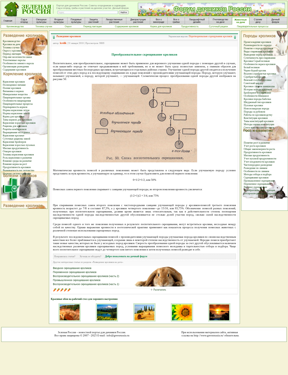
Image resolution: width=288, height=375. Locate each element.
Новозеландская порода (256, 108)
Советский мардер (253, 83)
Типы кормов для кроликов (17, 119)
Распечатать (159, 289)
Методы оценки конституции (259, 124)
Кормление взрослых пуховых (19, 145)
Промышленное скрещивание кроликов (76, 280)
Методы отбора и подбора (257, 174)
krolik (63, 43)
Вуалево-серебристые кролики (260, 73)
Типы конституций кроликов (259, 121)
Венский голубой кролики (257, 80)
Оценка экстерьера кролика (258, 130)
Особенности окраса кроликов (260, 64)
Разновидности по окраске (258, 45)
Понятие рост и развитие (257, 142)
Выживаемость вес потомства (18, 170)
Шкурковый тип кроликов (257, 102)
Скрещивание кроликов (256, 177)
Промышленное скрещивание (259, 180)
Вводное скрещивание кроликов (72, 268)
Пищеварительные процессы (18, 103)
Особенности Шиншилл (256, 95)
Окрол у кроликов (12, 50)
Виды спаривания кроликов (258, 51)
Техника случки (11, 47)
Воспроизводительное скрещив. (260, 193)
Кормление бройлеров (14, 141)
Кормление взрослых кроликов (19, 122)
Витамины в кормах (13, 91)
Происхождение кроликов (257, 42)
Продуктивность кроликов (17, 167)
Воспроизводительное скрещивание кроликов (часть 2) (86, 276)
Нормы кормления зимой (16, 113)
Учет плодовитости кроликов (259, 161)
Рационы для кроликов (15, 126)
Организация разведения (16, 66)
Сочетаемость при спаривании (259, 57)
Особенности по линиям (256, 171)
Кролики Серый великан (257, 61)
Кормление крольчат (13, 135)
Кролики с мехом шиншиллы (259, 86)
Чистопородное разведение (258, 164)
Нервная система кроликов (17, 173)
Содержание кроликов (14, 69)
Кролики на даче (11, 44)
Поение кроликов (12, 88)
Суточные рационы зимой (16, 138)
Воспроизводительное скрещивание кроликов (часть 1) (86, 284)
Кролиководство (11, 41)
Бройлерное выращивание (257, 92)
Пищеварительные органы (16, 97)
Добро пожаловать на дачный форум (126, 256)
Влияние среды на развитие (17, 160)
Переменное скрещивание (257, 183)
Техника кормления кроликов (18, 154)
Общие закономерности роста (259, 149)
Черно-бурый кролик (255, 70)
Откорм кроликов (12, 151)
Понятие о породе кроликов (258, 48)
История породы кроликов (258, 89)
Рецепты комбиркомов (15, 129)
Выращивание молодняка (16, 132)
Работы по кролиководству (258, 114)
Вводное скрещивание (255, 187)
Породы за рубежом (254, 111)
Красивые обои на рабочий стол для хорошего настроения (84, 299)
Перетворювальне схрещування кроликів (210, 36)
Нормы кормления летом (16, 110)
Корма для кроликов (13, 116)
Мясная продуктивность (15, 148)
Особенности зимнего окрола (18, 63)
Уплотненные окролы (14, 60)
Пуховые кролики (253, 105)
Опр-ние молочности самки (17, 57)
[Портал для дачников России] (29, 9)
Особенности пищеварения (17, 100)
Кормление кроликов (14, 81)
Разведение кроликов (69, 36)
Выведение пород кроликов (258, 54)
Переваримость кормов (15, 107)
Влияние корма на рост (15, 164)
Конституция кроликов (256, 118)
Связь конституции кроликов (259, 127)
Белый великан (252, 67)
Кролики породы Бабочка (257, 99)
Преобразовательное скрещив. (260, 190)
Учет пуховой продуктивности (260, 158)
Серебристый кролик (255, 76)
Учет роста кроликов (255, 145)
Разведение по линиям (255, 168)
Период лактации (12, 53)
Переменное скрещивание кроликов (74, 272)
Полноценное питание (14, 84)
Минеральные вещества (15, 94)
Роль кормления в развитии (17, 157)
